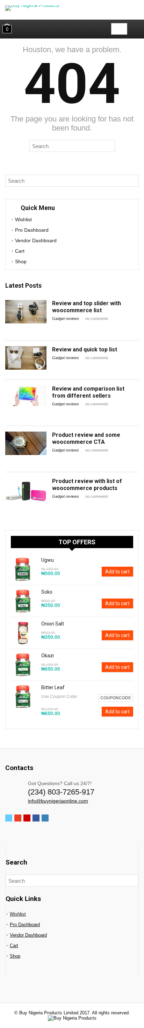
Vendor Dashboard (36, 240)
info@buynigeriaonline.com (58, 801)
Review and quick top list (84, 349)
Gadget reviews (65, 318)
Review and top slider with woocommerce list (86, 307)
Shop (21, 261)
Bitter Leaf (53, 687)
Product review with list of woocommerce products (87, 484)
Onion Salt (52, 624)
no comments (96, 318)
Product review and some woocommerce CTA (86, 438)
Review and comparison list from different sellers (88, 392)
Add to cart (117, 571)
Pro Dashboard (32, 230)
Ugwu (47, 560)
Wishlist (23, 219)
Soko (46, 592)
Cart (19, 251)
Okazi (47, 655)
